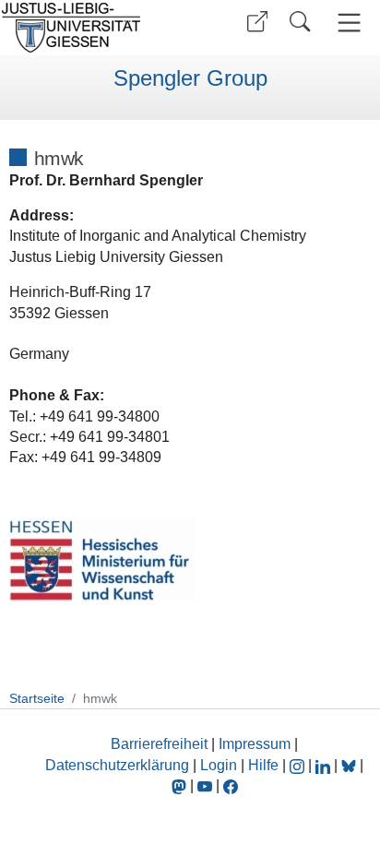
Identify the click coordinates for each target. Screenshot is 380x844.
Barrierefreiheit (159, 744)
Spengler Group (190, 78)
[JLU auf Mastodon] (181, 785)
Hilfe (263, 765)
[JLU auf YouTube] (204, 785)
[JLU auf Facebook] (230, 785)
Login (220, 765)
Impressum (255, 744)
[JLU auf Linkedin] (324, 765)
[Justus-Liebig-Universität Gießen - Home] (92, 27)
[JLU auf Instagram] (299, 765)
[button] (257, 22)
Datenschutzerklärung (117, 765)
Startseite (37, 698)
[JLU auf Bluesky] (350, 765)
